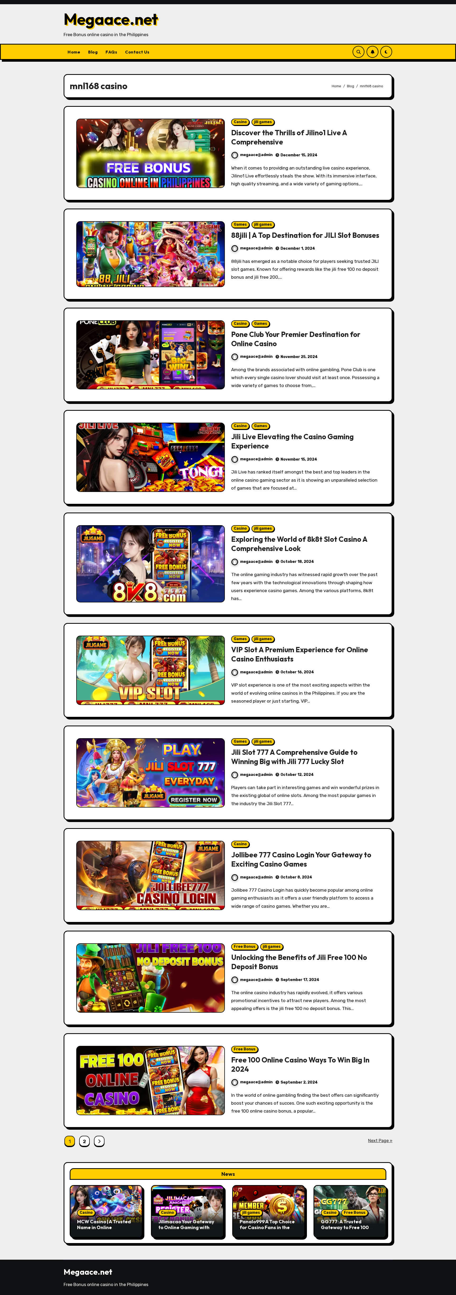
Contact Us (137, 52)
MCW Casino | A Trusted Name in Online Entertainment (104, 1227)
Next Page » (380, 1140)
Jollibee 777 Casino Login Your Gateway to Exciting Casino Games (301, 859)
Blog (93, 52)
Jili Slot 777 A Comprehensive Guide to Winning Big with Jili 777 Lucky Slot (294, 757)
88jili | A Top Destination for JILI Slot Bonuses (305, 235)
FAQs (111, 52)
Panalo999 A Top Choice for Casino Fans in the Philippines (267, 1227)
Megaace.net (111, 19)
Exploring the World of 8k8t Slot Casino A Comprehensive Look (299, 544)
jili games (263, 122)
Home (74, 52)
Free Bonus (244, 946)
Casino (240, 122)
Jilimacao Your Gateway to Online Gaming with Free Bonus (186, 1227)
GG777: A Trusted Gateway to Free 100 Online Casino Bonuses (347, 1227)
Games (240, 224)
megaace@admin (256, 155)
